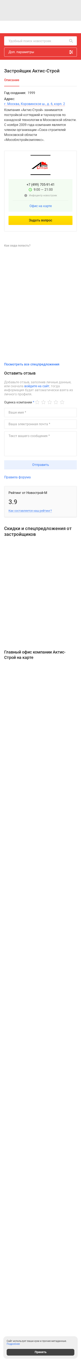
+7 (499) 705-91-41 (41, 185)
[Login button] (50, 27)
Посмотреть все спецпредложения (31, 364)
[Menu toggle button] (74, 27)
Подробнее (13, 1343)
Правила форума (17, 477)
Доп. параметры (21, 52)
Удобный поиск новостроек (30, 41)
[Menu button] (65, 27)
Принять (41, 1352)
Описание (11, 80)
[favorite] (41, 27)
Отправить (40, 465)
